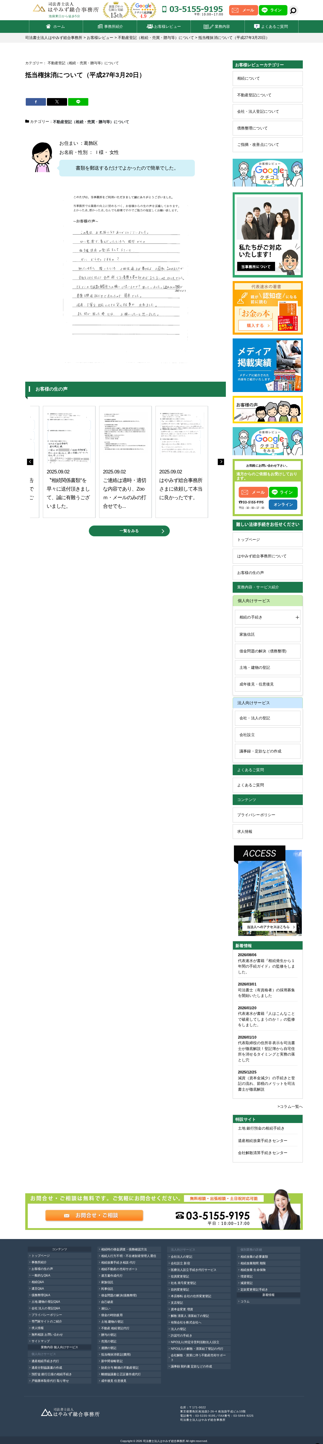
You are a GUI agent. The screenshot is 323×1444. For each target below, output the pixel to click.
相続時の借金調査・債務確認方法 (124, 1249)
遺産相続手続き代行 (45, 1361)
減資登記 (246, 1283)
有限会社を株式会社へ (186, 1322)
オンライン (283, 504)
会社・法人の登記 (254, 718)
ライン (276, 10)
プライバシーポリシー (256, 815)
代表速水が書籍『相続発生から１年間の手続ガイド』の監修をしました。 (266, 966)
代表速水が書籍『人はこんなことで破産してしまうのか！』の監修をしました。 (266, 1019)
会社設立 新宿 (180, 1263)
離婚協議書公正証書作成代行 (121, 1374)
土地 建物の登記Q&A (46, 1301)
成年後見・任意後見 (256, 684)
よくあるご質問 (274, 26)
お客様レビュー (167, 26)
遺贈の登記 (109, 1348)
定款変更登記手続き (254, 1289)
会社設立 (247, 734)
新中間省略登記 (112, 1361)
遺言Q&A (38, 1288)
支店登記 (177, 1302)
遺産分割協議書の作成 (47, 1367)
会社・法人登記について (258, 111)
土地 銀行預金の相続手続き (261, 1128)
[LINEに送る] (78, 102)
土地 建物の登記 (112, 1321)
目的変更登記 (180, 1289)
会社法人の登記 (181, 1256)
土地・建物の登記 (254, 667)
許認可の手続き (181, 1335)
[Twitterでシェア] (57, 102)
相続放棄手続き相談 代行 (118, 1262)
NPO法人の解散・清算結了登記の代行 (197, 1348)
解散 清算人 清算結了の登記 (190, 1316)
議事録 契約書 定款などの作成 (191, 1366)
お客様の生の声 (250, 572)
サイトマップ (41, 1341)
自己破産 (107, 1302)
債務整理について (252, 128)
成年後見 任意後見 (113, 1381)
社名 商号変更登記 (183, 1283)
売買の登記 (109, 1341)
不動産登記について (254, 95)
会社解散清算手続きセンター (262, 1153)
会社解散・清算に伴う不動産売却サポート (198, 1358)
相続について (248, 78)
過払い (105, 1308)
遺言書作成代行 (112, 1275)
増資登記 (246, 1276)
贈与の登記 (109, 1335)
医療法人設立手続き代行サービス (194, 1270)
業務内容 (222, 26)
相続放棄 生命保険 (253, 1270)
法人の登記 (178, 1329)
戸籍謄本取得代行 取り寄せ (50, 1381)
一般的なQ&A (41, 1275)
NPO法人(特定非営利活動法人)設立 (195, 1342)
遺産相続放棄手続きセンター (262, 1140)
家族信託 (247, 634)
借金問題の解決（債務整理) (262, 651)
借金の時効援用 (112, 1315)
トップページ (248, 539)
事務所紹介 (113, 26)
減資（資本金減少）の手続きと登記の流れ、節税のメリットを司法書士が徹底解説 (266, 1083)
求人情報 (244, 831)
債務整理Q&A (41, 1295)
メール (248, 10)
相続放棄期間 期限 (253, 1263)
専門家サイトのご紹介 (47, 1321)
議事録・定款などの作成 (260, 751)
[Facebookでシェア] (36, 102)
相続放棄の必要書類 (254, 1256)
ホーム (59, 26)
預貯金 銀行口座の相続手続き (52, 1374)
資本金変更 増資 (182, 1309)
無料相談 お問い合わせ (47, 1334)
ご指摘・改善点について (258, 144)
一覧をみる (129, 531)
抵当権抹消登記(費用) (116, 1354)
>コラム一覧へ (290, 1106)
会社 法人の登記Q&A (46, 1308)
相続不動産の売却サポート (119, 1269)
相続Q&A (38, 1282)
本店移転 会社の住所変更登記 (191, 1296)
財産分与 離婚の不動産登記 (120, 1367)
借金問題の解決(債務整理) (119, 1295)
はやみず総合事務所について (262, 556)
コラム (245, 1301)
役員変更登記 (180, 1276)
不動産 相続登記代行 (115, 1328)
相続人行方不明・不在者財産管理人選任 (128, 1256)
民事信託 (107, 1289)
